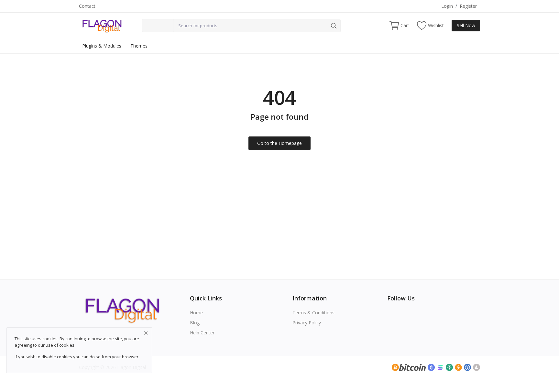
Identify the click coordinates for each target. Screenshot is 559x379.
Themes (139, 46)
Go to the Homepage (279, 143)
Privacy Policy (306, 322)
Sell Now (466, 25)
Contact (87, 6)
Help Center (202, 333)
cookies (66, 345)
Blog (195, 322)
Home (196, 312)
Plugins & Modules (101, 46)
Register (468, 6)
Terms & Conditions (313, 312)
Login (447, 6)
